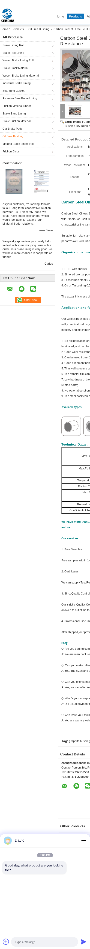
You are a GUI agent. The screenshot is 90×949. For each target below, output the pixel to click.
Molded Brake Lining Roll (18, 144)
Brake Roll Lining (13, 52)
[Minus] (83, 840)
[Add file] (6, 942)
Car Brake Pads (12, 128)
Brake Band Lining (14, 113)
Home (59, 16)
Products (75, 16)
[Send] (83, 942)
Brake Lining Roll (13, 45)
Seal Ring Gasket (13, 90)
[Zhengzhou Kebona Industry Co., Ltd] (63, 111)
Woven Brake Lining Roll (18, 60)
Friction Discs (11, 151)
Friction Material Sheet (17, 106)
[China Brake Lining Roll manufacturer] (8, 15)
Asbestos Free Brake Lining (20, 98)
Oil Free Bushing (38, 29)
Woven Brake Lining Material (21, 75)
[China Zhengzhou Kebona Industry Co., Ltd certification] (14, 181)
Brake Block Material (15, 68)
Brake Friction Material (17, 121)
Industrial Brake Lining (17, 83)
